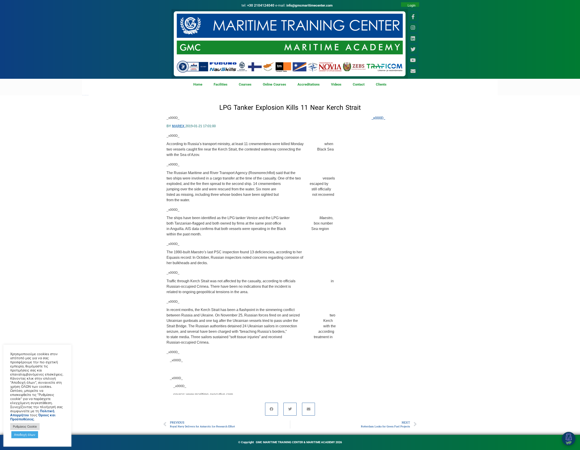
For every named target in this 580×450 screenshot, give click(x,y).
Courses (245, 84)
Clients (381, 84)
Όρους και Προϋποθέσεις (32, 417)
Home (197, 84)
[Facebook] (271, 409)
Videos (336, 84)
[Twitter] (413, 49)
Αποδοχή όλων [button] (24, 434)
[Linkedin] (413, 38)
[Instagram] (413, 28)
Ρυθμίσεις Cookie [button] (25, 426)
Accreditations (308, 84)
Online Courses (274, 84)
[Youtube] (413, 60)
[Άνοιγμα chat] (568, 438)
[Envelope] (413, 71)
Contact (359, 84)
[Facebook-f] (413, 17)
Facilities (220, 84)
